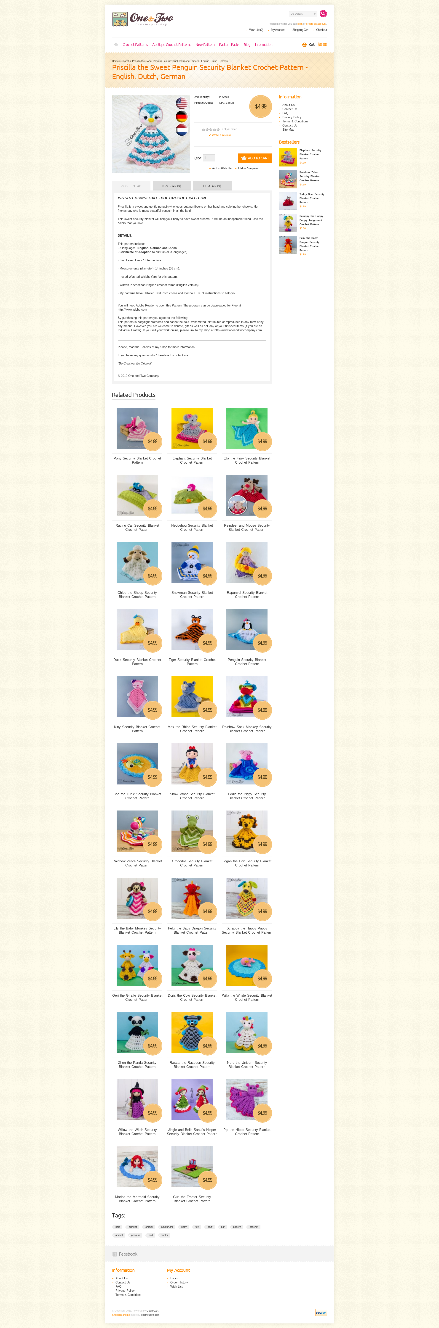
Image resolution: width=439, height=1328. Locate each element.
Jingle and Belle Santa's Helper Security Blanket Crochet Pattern (192, 1132)
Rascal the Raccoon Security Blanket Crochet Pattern (192, 1065)
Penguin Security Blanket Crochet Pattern (247, 662)
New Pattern (204, 44)
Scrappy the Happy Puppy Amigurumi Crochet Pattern (311, 220)
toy (197, 1226)
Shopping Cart (300, 30)
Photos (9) (212, 186)
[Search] (323, 13)
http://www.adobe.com (132, 309)
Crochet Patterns (135, 44)
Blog (247, 44)
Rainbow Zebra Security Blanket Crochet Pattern (137, 863)
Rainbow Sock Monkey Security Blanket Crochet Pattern (247, 729)
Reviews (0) (171, 186)
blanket (133, 1226)
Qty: (198, 158)
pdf (223, 1226)
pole (117, 1226)
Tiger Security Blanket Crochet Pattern (192, 662)
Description (131, 186)
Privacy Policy (292, 117)
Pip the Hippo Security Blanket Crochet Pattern (246, 1132)
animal (149, 1226)
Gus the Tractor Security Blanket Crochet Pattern (192, 1199)
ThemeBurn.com (150, 1314)
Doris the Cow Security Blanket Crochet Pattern (192, 997)
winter (164, 1235)
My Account (277, 30)
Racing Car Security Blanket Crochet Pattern (137, 527)
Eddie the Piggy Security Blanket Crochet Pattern (247, 796)
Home (116, 44)
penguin (135, 1235)
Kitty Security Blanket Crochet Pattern (137, 729)
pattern (237, 1226)
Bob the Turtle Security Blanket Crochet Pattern (137, 796)
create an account (316, 23)
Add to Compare (248, 168)
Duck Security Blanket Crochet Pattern (137, 662)
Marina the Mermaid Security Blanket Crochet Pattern (137, 1199)
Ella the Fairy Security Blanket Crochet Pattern (247, 460)
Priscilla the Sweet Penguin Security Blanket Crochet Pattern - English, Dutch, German (180, 61)
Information (263, 44)
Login (173, 1278)
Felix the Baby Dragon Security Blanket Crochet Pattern (192, 930)
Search (125, 61)
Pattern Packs (229, 44)
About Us (288, 105)
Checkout (321, 30)
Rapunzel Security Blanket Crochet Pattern (247, 595)
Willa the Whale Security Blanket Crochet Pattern (247, 997)
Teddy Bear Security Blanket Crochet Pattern (312, 198)
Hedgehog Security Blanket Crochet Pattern (192, 527)
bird (151, 1235)
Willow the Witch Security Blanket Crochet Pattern (137, 1132)
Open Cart (152, 1310)
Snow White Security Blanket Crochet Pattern (192, 796)
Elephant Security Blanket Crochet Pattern (192, 460)
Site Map (288, 129)
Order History (179, 1282)
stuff (210, 1226)
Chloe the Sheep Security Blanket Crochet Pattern (137, 595)
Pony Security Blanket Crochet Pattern (137, 460)
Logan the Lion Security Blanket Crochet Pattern (246, 863)
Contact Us (289, 109)
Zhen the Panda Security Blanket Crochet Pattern (137, 1065)
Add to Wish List (222, 168)
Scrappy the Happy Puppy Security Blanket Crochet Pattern (247, 930)
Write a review (221, 135)
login (299, 23)
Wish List (176, 1286)
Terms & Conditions (295, 121)
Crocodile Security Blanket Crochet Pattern (192, 863)
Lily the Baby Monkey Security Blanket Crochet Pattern (137, 930)
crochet (254, 1226)
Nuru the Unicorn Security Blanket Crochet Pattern (247, 1065)
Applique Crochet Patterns (171, 44)
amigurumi (167, 1226)
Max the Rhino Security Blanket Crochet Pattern (192, 729)
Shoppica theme (121, 1314)
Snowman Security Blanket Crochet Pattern (192, 595)
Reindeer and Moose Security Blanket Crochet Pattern (247, 527)
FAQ (285, 113)
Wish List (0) (256, 30)
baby (184, 1226)
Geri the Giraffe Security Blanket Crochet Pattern (137, 997)
